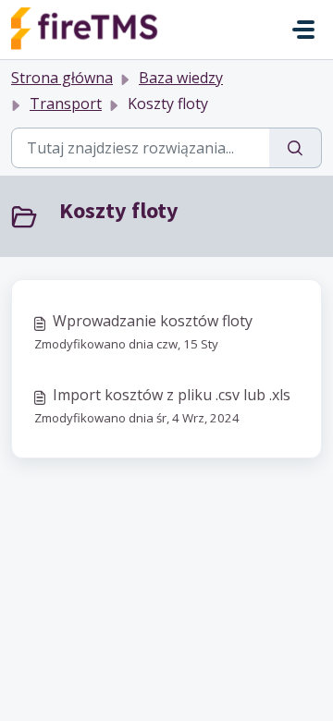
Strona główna (62, 77)
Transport (66, 103)
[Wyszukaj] (295, 148)
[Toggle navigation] (303, 29)
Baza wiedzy (181, 77)
